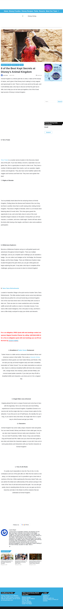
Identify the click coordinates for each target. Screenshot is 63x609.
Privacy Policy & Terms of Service (50, 600)
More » (31, 544)
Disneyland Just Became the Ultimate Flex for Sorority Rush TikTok (21, 562)
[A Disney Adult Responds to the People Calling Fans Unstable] (7, 557)
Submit (48, 132)
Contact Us (46, 595)
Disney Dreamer (27, 602)
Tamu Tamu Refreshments (10, 288)
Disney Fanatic (26, 597)
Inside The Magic (27, 603)
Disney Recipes (27, 11)
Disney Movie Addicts (28, 598)
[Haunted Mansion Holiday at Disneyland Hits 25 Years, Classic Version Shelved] (35, 557)
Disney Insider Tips (6, 64)
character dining (35, 357)
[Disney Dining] (31, 20)
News (6, 11)
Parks (36, 11)
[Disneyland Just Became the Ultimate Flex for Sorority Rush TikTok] (21, 557)
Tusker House (22, 350)
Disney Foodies (15, 11)
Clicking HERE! (13, 340)
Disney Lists (16, 64)
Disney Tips (25, 600)
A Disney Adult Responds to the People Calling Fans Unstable (7, 562)
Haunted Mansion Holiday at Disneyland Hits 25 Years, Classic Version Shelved (35, 562)
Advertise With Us (48, 598)
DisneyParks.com (7, 600)
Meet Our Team (51, 11)
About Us (45, 597)
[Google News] (25, 524)
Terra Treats (4, 160)
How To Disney (26, 601)
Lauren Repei (5, 75)
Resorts (42, 11)
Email (46, 127)
